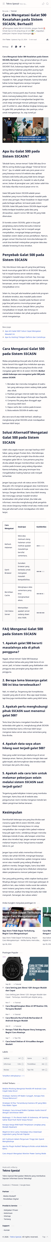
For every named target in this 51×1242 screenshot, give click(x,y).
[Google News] (25, 1185)
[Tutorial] (18, 984)
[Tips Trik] (17, 1038)
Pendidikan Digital (11, 1199)
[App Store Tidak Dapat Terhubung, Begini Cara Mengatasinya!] (21, 917)
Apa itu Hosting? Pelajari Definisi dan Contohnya (25, 337)
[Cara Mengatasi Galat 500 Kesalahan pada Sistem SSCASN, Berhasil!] (25, 130)
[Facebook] (6, 1185)
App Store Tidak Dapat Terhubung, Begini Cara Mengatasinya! (18, 932)
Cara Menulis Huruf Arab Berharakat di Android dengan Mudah (24, 1019)
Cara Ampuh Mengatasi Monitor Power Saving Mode (24, 1153)
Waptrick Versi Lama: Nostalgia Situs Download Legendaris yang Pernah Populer (22, 1133)
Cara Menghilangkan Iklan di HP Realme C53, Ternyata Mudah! (27, 1007)
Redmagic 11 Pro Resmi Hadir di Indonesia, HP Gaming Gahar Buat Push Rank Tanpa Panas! (25, 1118)
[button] (43, 3)
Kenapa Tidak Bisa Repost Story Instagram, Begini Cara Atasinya (26, 1031)
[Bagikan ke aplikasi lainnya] (24, 47)
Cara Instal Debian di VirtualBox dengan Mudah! (25, 1042)
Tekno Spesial (12, 3)
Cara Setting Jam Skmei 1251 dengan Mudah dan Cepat (26, 989)
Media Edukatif (9, 1196)
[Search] (47, 3)
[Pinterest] (15, 1185)
